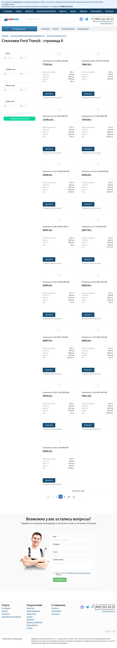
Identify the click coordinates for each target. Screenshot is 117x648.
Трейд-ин (63, 11)
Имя (54, 536)
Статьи (29, 628)
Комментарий (58, 559)
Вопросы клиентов (34, 622)
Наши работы (96, 11)
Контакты (109, 11)
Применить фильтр (19, 118)
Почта (55, 552)
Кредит (73, 11)
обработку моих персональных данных (73, 573)
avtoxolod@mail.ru (106, 23)
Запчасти (29, 11)
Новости (55, 608)
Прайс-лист (31, 614)
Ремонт (19, 11)
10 (69, 496)
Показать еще (78, 490)
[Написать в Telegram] (86, 21)
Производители (68, 28)
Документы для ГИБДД (46, 11)
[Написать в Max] (81, 21)
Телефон (56, 544)
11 (74, 496)
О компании (56, 611)
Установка (8, 11)
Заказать (49, 93)
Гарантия (83, 11)
